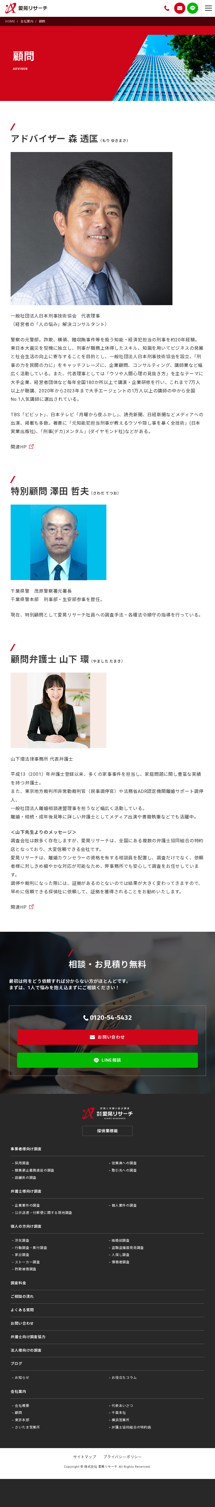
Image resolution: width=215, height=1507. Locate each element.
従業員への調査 (124, 1163)
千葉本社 (119, 1413)
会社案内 (18, 1391)
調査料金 (18, 1283)
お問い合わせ (111, 1037)
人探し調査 (121, 1255)
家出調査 (22, 1255)
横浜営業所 (121, 1420)
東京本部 (22, 1420)
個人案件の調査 (124, 1205)
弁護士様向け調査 (26, 1191)
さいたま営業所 (27, 1427)
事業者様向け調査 (26, 1149)
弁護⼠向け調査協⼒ (28, 1337)
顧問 (18, 1413)
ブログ (16, 1363)
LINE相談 (111, 1060)
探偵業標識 (107, 1131)
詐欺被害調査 (25, 1269)
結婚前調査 (121, 1241)
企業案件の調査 (27, 1205)
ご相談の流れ (22, 1296)
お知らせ (22, 1378)
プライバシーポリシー (122, 1457)
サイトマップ (84, 1457)
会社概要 (22, 1406)
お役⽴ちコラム (124, 1378)
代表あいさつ (122, 1406)
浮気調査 (22, 1241)
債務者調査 (121, 1262)
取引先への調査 (124, 1170)
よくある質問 (22, 1310)
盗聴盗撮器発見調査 (128, 1248)
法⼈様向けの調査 (26, 1350)
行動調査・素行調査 (31, 1248)
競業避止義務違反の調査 (34, 1170)
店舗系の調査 (25, 1178)
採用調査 (22, 1163)
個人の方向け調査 (26, 1226)
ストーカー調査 (27, 1262)
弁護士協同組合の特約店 (131, 1427)
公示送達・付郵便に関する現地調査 (43, 1213)
